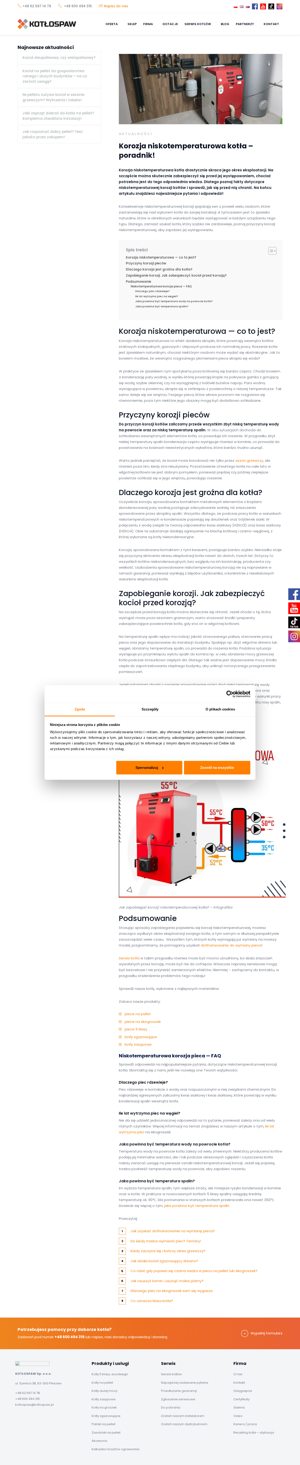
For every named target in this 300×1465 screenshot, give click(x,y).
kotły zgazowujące (141, 1036)
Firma (148, 24)
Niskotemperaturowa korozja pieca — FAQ (161, 286)
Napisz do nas (116, 6)
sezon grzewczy (249, 460)
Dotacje (170, 24)
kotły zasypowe (138, 1044)
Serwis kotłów (198, 24)
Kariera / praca (245, 1424)
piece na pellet (138, 1013)
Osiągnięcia (242, 1391)
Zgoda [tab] (80, 709)
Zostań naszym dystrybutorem (184, 1424)
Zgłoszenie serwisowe (178, 1399)
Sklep (132, 24)
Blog (225, 24)
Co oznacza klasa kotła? (152, 1300)
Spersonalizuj (146, 768)
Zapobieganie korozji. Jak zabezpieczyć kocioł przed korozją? (176, 275)
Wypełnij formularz (266, 1333)
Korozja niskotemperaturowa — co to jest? (161, 257)
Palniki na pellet (103, 1424)
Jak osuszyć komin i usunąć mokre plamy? (167, 1280)
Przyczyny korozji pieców (146, 263)
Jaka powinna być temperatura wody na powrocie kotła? (174, 301)
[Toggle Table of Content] (270, 251)
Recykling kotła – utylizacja (253, 1432)
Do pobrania (170, 1407)
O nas (237, 1374)
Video (238, 1416)
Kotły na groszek (104, 1407)
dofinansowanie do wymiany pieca (231, 945)
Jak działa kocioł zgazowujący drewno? (164, 1260)
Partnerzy (245, 24)
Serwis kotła (129, 958)
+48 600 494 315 (77, 6)
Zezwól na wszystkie (217, 768)
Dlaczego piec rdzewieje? (152, 291)
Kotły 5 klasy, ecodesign (110, 1374)
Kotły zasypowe (104, 1399)
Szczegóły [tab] (150, 709)
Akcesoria (99, 1441)
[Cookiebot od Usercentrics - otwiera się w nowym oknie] (229, 694)
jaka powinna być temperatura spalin (196, 1205)
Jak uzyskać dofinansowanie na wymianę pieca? (173, 1230)
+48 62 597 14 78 (36, 6)
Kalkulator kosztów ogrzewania (115, 1449)
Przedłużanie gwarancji (179, 1391)
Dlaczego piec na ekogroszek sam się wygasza (172, 1290)
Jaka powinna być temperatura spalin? (161, 306)
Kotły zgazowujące (106, 1416)
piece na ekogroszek (143, 1021)
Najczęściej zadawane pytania (184, 1382)
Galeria (239, 1407)
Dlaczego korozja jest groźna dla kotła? (159, 269)
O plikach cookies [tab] (220, 709)
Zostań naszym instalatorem (182, 1416)
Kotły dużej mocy (104, 1391)
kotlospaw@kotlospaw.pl (34, 1404)
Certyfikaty (241, 1399)
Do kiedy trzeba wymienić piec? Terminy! (166, 1241)
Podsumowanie (138, 281)
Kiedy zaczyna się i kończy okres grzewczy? (168, 1250)
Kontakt (271, 24)
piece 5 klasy (136, 1029)
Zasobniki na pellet (106, 1432)
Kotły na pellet (102, 1382)
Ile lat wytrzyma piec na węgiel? (156, 296)
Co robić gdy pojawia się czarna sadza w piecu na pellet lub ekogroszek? (194, 1270)
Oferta (111, 24)
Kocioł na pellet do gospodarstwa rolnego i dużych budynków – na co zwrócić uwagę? (54, 76)
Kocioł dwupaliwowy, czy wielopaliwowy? (58, 57)
